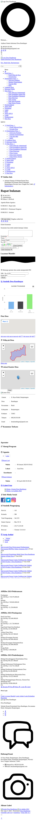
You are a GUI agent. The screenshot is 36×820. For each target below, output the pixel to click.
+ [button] (3, 345)
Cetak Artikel (6, 219)
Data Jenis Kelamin (14, 101)
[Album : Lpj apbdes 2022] (13, 491)
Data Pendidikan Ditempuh (16, 96)
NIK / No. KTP (5, 273)
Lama (7, 456)
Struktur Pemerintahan (15, 82)
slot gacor (4, 336)
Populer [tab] (7, 540)
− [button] (3, 348)
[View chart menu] (33, 286)
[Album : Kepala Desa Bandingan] (15, 489)
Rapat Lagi (6, 460)
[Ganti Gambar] (17, 245)
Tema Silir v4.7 (25, 812)
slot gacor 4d (27, 336)
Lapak (6, 115)
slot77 (33, 336)
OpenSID (32, 361)
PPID (6, 112)
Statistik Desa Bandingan (13, 281)
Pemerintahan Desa (11, 78)
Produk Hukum (9, 105)
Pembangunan (9, 117)
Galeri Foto (7, 485)
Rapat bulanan (7, 477)
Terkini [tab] (8, 538)
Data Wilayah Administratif (16, 92)
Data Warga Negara (14, 103)
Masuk (3, 277)
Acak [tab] (6, 542)
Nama (3, 238)
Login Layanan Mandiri (8, 696)
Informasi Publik (10, 89)
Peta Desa (8, 119)
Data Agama (12, 99)
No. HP (4, 242)
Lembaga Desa (9, 87)
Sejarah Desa (12, 77)
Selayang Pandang (14, 80)
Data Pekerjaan (13, 98)
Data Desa (8, 91)
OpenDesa (16, 812)
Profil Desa (8, 73)
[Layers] (32, 346)
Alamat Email (5, 240)
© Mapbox (27, 361)
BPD (10, 85)
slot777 (21, 336)
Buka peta (4, 363)
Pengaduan (8, 108)
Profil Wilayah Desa (14, 75)
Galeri (6, 110)
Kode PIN (4, 275)
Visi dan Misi (12, 84)
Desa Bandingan (25, 811)
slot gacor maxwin (12, 336)
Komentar (4, 236)
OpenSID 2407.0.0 (6, 812)
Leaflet (22, 361)
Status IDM (8, 106)
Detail (9, 390)
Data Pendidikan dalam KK (16, 94)
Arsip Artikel (8, 535)
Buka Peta (4, 390)
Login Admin (20, 696)
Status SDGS (9, 113)
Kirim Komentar (6, 249)
